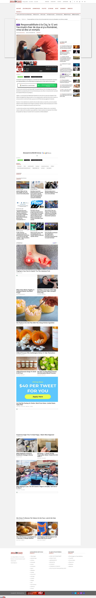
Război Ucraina (51, 14)
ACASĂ (19, 8)
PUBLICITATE (53, 558)
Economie (50, 8)
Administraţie (36, 8)
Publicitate (53, 1)
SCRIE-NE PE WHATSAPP (55, 556)
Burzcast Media (53, 595)
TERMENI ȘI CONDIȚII (55, 566)
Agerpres (71, 566)
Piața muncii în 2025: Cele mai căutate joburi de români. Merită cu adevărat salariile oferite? (36, 234)
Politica (32, 560)
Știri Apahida (76, 14)
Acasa (18, 19)
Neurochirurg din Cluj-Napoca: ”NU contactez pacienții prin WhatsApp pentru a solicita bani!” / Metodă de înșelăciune (50, 213)
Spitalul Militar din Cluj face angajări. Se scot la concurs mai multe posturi (22, 192)
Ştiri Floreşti (67, 14)
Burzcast (47, 595)
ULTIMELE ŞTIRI (27, 8)
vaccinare (43, 168)
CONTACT (52, 564)
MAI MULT (18, 11)
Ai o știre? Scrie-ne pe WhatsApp (25, 14)
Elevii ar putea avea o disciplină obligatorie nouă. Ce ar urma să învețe (51, 192)
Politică (44, 8)
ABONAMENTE (53, 560)
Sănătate (70, 8)
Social (32, 564)
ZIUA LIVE (36, 14)
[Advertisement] (37, 123)
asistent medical (31, 166)
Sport (56, 8)
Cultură (32, 578)
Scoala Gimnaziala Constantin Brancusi (23, 168)
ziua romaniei (49, 168)
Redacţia (47, 1)
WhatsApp (66, 1)
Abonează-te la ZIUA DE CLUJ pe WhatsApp (48, 85)
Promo (32, 588)
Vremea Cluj (59, 14)
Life (31, 582)
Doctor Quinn (72, 560)
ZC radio (43, 14)
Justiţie (32, 572)
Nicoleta (52, 166)
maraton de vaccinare (45, 166)
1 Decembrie (19, 166)
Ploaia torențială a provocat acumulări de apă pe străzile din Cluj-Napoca (65, 81)
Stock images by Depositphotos (76, 556)
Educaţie (32, 576)
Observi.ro (71, 562)
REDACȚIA (52, 562)
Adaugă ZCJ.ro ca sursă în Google (28, 85)
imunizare (37, 166)
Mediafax (71, 564)
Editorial (33, 586)
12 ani (25, 166)
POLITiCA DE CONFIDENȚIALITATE (58, 568)
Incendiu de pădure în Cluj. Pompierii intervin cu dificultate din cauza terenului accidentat (66, 47)
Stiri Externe (33, 584)
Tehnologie (33, 556)
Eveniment (63, 8)
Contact (59, 1)
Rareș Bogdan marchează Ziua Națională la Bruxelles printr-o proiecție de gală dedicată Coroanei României (51, 235)
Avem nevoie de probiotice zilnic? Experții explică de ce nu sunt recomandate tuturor (66, 86)
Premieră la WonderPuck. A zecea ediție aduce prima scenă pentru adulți (66, 95)
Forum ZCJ (33, 574)
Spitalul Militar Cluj (36, 168)
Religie (32, 580)
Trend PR (71, 558)
